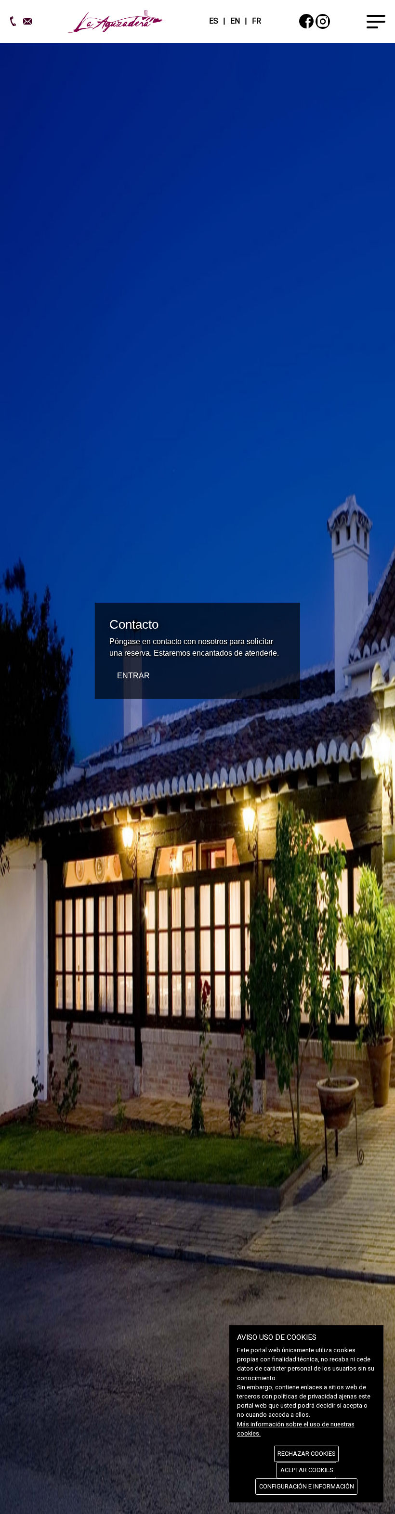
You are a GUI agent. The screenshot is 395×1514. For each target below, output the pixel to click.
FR (256, 21)
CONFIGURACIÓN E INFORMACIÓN (306, 1486)
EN (235, 21)
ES (213, 21)
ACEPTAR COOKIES (306, 1470)
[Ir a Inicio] (116, 20)
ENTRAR (133, 676)
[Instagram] (323, 21)
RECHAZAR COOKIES (306, 1453)
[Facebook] (306, 21)
